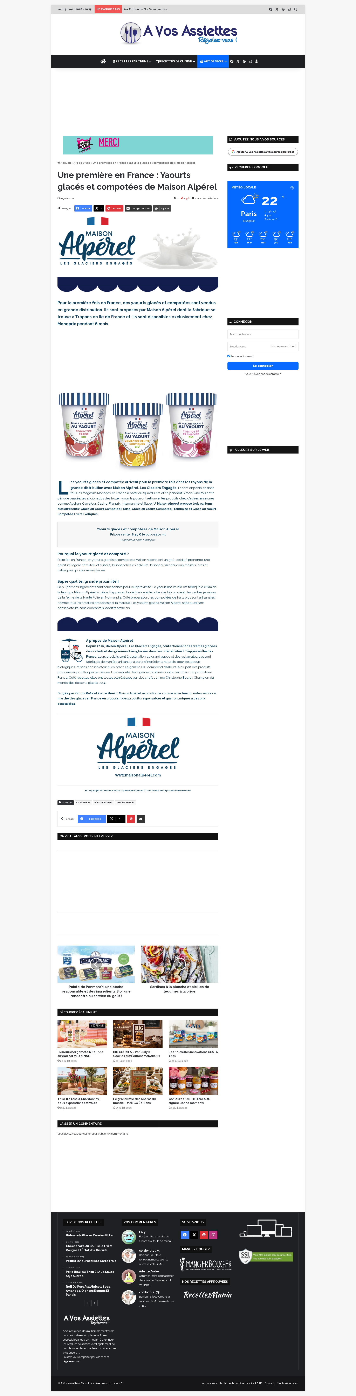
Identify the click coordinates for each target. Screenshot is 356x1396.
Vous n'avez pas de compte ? (263, 373)
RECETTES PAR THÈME (131, 61)
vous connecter (81, 1133)
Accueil (65, 162)
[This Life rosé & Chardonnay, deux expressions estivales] (82, 1081)
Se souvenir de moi (242, 356)
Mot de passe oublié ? (283, 346)
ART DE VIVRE (213, 61)
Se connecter (263, 365)
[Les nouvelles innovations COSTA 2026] (193, 1034)
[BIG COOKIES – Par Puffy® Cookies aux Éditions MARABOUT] (138, 1034)
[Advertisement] (178, 101)
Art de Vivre (82, 162)
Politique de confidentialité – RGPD (241, 1383)
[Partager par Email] (141, 819)
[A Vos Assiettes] (178, 34)
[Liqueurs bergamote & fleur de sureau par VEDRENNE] (82, 1034)
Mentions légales (287, 1383)
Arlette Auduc (149, 1271)
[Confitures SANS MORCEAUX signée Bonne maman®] (193, 1081)
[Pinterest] (131, 819)
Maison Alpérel (103, 802)
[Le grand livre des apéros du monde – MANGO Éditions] (138, 1081)
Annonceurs (209, 1383)
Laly (142, 1232)
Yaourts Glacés (125, 802)
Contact (269, 1383)
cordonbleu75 (149, 1250)
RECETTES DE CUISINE (175, 61)
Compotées (83, 802)
